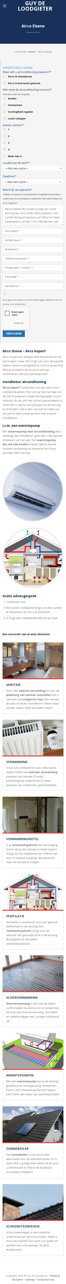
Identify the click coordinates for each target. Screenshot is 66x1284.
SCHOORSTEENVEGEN (22, 1226)
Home (31, 51)
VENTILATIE (15, 916)
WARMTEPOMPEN (20, 1075)
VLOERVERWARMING (22, 998)
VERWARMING (17, 762)
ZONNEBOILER (17, 1149)
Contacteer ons (45, 1279)
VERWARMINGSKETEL (22, 839)
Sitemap (30, 1279)
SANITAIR (13, 685)
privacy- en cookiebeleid (14, 304)
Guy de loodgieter (35, 6)
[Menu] (5, 6)
